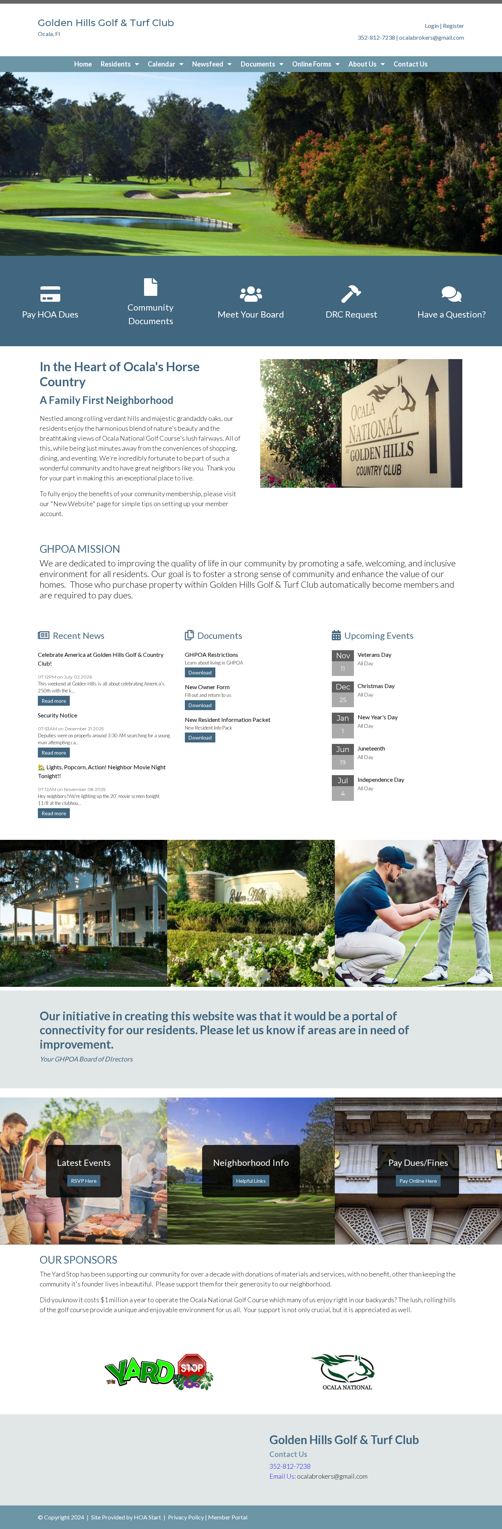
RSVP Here (84, 1181)
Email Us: (282, 1476)
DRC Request (351, 314)
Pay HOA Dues (50, 314)
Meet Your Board (251, 314)
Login (432, 25)
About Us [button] (363, 64)
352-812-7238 (290, 1466)
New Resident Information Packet (227, 719)
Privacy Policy (186, 1517)
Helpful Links (251, 1181)
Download (200, 672)
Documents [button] (258, 64)
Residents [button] (116, 64)
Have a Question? (451, 314)
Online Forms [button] (312, 64)
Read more (54, 701)
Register (453, 25)
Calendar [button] (162, 64)
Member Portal (227, 1517)
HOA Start (147, 1517)
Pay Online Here (418, 1181)
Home (83, 64)
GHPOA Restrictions (211, 654)
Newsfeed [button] (208, 64)
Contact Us (411, 64)
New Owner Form (207, 686)
